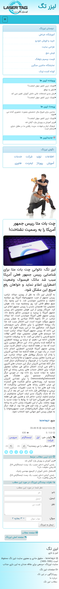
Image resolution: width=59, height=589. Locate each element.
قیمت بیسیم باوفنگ (45, 59)
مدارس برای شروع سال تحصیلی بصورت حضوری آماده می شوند (31, 113)
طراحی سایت (48, 47)
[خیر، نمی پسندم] (11, 446)
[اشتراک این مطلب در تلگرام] (26, 452)
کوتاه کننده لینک (47, 72)
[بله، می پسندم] (24, 446)
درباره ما (53, 578)
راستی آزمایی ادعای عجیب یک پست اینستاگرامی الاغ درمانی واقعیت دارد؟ (32, 476)
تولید (38, 157)
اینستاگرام (26, 438)
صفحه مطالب (29, 533)
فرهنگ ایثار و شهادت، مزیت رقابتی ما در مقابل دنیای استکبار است (33, 128)
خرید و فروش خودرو (45, 41)
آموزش (50, 163)
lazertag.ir (44, 421)
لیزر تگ (47, 7)
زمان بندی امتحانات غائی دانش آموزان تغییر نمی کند (33, 93)
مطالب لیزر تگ (50, 582)
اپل (37, 438)
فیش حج (50, 53)
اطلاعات (49, 157)
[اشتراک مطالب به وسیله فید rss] (6, 452)
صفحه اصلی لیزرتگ (15, 537)
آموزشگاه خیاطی (47, 35)
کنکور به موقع (49, 90)
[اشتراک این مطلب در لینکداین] (11, 452)
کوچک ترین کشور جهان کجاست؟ (41, 86)
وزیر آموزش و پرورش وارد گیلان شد (40, 122)
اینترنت (29, 163)
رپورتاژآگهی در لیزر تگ (47, 574)
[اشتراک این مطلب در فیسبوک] (21, 452)
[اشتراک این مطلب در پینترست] (31, 452)
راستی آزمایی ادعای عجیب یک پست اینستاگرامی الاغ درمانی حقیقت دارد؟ (32, 466)
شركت (29, 157)
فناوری (18, 163)
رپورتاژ (40, 163)
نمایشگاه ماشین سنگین (43, 65)
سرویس (13, 438)
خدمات (18, 157)
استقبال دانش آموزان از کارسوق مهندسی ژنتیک (35, 471)
